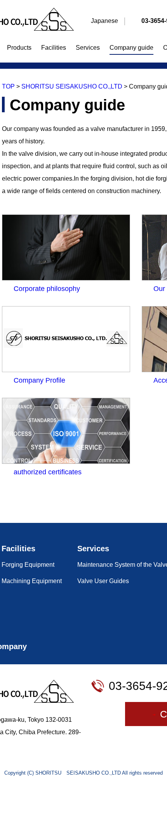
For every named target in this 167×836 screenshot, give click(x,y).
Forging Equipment (28, 564)
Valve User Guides (103, 581)
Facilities (53, 47)
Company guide (131, 47)
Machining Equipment (32, 581)
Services (88, 47)
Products (19, 47)
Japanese (104, 20)
